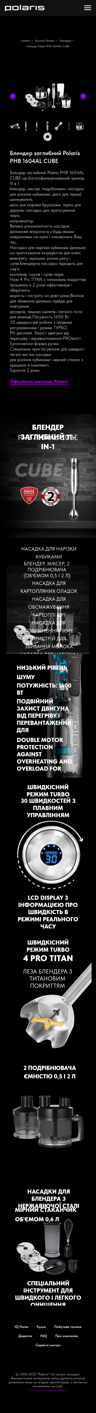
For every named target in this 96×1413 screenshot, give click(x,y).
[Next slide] (83, 96)
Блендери (65, 40)
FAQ (43, 1336)
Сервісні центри (48, 1345)
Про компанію (66, 1336)
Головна (25, 40)
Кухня (41, 1327)
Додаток (25, 1336)
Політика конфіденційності (48, 1390)
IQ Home (21, 1327)
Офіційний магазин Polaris (39, 381)
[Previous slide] (13, 96)
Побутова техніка (67, 1327)
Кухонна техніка (44, 40)
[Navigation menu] (87, 7)
